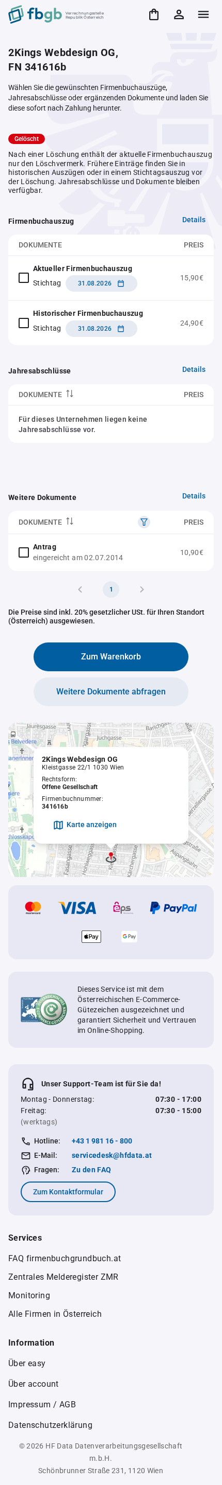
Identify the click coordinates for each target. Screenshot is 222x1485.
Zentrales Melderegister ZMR (63, 1277)
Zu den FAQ (92, 1170)
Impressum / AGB (42, 1404)
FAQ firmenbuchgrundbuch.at (64, 1258)
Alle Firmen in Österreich (55, 1314)
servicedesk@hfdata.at (112, 1155)
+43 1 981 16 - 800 (102, 1141)
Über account (33, 1384)
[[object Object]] (144, 522)
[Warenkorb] (154, 14)
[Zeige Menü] (203, 14)
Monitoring (29, 1295)
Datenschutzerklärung (50, 1425)
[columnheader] (75, 394)
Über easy (27, 1363)
